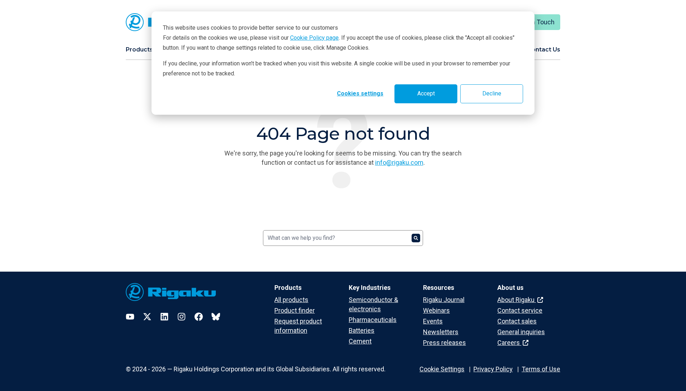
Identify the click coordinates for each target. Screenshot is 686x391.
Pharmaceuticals (373, 319)
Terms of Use (541, 369)
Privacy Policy (493, 369)
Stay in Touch (535, 22)
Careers (509, 342)
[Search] (416, 238)
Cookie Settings (441, 369)
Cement (360, 341)
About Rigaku (516, 299)
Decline (491, 93)
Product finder (294, 310)
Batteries (361, 330)
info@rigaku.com (399, 162)
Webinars (436, 310)
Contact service (519, 310)
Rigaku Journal (443, 299)
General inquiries (521, 332)
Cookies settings (360, 93)
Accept (426, 93)
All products (291, 299)
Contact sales (517, 321)
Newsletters (440, 332)
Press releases (444, 342)
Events (433, 321)
